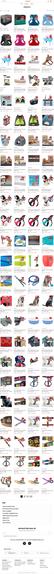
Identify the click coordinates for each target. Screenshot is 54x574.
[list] (3, 11)
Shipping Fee (6, 518)
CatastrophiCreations (17, 87)
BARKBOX (16, 27)
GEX (28, 187)
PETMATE (29, 268)
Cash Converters (3, 87)
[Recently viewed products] (52, 285)
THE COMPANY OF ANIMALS (5, 248)
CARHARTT (44, 67)
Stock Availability (7, 511)
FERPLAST (43, 107)
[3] (6, 11)
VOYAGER (30, 27)
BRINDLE (15, 67)
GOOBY (43, 187)
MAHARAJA (30, 248)
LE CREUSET (30, 328)
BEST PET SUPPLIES (45, 27)
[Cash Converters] (27, 1)
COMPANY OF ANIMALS (32, 87)
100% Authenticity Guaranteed (10, 515)
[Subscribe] (50, 533)
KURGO (15, 288)
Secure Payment (6, 522)
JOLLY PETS (44, 268)
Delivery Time (6, 520)
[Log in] (48, 1)
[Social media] (52, 288)
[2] (5, 11)
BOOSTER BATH (45, 47)
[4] (8, 11)
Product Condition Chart (9, 506)
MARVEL (15, 368)
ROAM (15, 348)
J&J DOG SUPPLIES (45, 248)
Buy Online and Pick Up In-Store (11, 509)
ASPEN (1, 27)
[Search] (5, 1)
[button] (51, 1)
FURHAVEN (16, 147)
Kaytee (1, 288)
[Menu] (3, 1)
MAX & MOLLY (30, 368)
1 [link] (21, 496)
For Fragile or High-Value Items (10, 513)
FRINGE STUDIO (3, 147)
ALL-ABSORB (16, 248)
